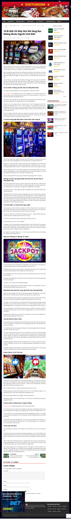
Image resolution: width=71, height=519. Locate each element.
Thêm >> (59, 21)
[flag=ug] (54, 511)
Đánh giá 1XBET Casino (59, 69)
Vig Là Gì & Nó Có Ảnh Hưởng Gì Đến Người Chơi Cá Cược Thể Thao (60, 106)
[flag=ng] (49, 508)
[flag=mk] (60, 506)
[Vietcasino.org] (35, 16)
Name (5, 481)
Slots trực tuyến (7, 406)
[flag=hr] (63, 508)
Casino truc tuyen (57, 26)
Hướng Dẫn (10, 21)
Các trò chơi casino (8, 93)
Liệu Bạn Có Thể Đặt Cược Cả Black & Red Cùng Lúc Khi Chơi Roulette (60, 113)
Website (5, 489)
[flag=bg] (64, 506)
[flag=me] (55, 506)
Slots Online (40, 21)
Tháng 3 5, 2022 (8, 38)
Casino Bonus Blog (23, 38)
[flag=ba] (50, 506)
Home (4, 21)
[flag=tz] (59, 511)
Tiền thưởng (30, 21)
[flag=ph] (50, 511)
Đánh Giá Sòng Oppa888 (59, 49)
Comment (6, 471)
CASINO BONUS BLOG (50, 21)
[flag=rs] (54, 508)
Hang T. (15, 38)
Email (5, 485)
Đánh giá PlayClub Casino (60, 56)
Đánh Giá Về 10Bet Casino (60, 43)
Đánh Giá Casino (20, 21)
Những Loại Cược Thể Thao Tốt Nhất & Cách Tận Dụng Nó (60, 119)
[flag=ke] (59, 508)
